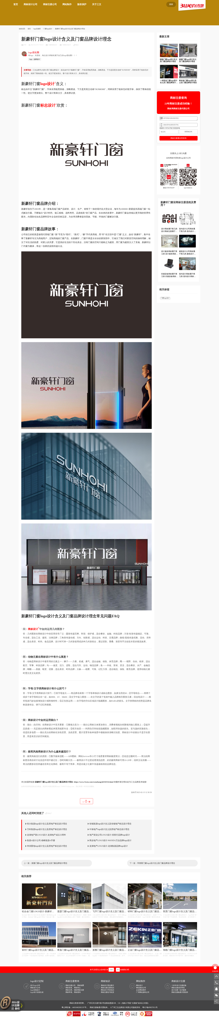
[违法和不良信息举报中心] (88, 1014)
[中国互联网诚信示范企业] (73, 1014)
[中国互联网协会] (117, 1014)
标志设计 (48, 105)
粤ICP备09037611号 (150, 1007)
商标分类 (69, 990)
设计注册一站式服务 (178, 990)
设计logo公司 (35, 985)
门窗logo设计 (47, 29)
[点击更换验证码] (188, 131)
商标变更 (69, 988)
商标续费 (80, 985)
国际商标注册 (79, 990)
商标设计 (33, 629)
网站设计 (139, 985)
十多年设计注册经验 (178, 985)
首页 (15, 4)
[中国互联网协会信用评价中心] (131, 1014)
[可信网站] (146, 1014)
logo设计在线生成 (36, 992)
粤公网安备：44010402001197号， (75, 1007)
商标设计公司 (30, 4)
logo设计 (47, 84)
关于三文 (96, 4)
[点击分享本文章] (216, 1001)
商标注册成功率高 (178, 988)
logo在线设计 (35, 990)
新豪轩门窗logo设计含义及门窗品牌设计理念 (70, 29)
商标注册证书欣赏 (107, 992)
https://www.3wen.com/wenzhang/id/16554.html (93, 782)
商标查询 (77, 992)
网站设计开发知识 (107, 990)
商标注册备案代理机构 (179, 992)
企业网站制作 (141, 990)
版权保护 (81, 4)
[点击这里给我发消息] (216, 989)
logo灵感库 (37, 29)
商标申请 (69, 992)
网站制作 (67, 4)
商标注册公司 (50, 4)
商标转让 (77, 988)
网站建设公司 (141, 988)
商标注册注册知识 (107, 988)
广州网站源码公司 (142, 992)
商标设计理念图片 (107, 985)
